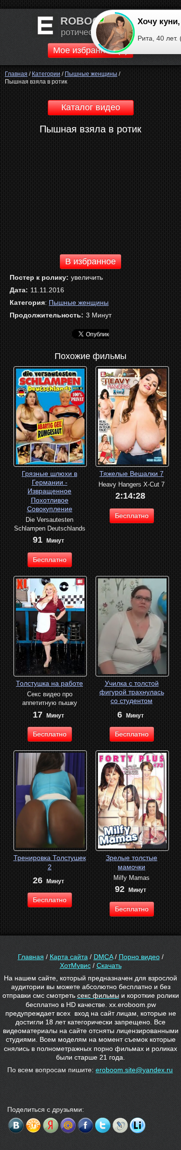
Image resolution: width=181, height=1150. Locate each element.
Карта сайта (69, 957)
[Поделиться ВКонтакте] (16, 1125)
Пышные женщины (79, 302)
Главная (31, 957)
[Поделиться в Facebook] (85, 1125)
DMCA (103, 957)
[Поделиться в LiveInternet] (137, 1125)
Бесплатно (50, 559)
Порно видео (139, 957)
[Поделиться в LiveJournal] (120, 1125)
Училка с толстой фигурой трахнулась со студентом (131, 691)
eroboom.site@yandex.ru (134, 1070)
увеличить (87, 277)
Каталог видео (90, 107)
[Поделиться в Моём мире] (68, 1125)
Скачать (109, 965)
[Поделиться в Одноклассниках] (33, 1125)
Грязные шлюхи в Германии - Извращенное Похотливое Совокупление (49, 491)
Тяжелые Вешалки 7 (131, 473)
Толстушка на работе (49, 683)
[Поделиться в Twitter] (103, 1125)
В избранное (90, 261)
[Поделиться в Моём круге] (50, 1125)
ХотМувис (75, 965)
